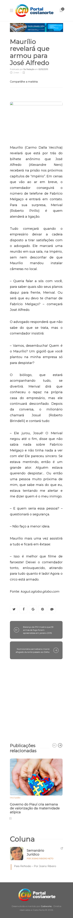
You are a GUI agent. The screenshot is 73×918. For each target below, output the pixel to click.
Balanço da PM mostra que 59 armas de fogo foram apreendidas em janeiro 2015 (38, 630)
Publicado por (22, 69)
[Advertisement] (36, 699)
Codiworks (46, 906)
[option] (36, 788)
